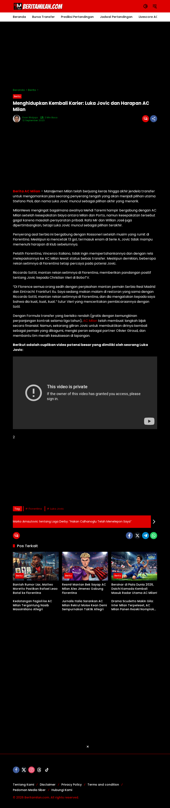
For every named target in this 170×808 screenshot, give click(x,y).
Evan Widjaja (30, 117)
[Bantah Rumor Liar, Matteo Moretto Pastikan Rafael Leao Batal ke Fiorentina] (36, 566)
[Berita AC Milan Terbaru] (39, 6)
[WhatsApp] (153, 535)
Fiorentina (35, 509)
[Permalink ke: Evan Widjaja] (17, 118)
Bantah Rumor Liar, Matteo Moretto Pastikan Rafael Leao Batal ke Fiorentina (35, 589)
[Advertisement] (85, 55)
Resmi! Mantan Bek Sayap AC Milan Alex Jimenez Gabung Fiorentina (84, 589)
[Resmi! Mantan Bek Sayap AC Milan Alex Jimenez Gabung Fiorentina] (85, 566)
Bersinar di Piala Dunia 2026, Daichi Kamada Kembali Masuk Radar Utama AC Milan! (134, 589)
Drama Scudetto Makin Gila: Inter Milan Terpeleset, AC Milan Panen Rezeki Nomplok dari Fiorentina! (132, 605)
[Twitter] (137, 535)
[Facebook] (129, 535)
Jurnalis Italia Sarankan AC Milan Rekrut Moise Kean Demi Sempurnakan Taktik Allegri (84, 605)
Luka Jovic (57, 509)
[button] (145, 6)
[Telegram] (145, 535)
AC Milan (90, 320)
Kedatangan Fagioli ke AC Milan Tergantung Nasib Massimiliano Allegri (32, 605)
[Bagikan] (153, 118)
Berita (17, 96)
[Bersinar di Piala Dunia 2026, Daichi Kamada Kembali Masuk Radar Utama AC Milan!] (134, 566)
